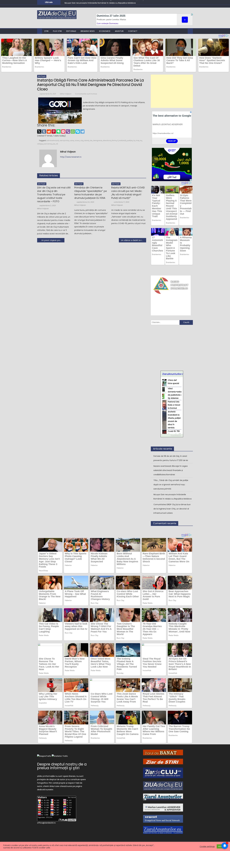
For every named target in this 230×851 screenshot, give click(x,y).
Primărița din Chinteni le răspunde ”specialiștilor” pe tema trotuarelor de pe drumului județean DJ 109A (90, 193)
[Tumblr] (44, 131)
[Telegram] (82, 131)
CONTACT (132, 31)
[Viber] (68, 131)
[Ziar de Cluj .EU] (163, 772)
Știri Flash (42, 76)
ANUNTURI (119, 31)
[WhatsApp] (73, 131)
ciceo (77, 140)
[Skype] (77, 131)
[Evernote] (58, 131)
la (134, 140)
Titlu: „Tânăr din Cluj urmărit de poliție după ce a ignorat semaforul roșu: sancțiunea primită (170, 484)
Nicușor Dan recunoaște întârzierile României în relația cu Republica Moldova (100, 2)
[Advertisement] (172, 91)
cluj (81, 140)
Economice (104, 31)
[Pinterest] (54, 131)
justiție (130, 140)
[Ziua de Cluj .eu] (163, 785)
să (57, 144)
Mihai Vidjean (65, 94)
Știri (46, 31)
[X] (39, 131)
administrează (52, 140)
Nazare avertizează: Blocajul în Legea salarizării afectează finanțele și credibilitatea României (170, 470)
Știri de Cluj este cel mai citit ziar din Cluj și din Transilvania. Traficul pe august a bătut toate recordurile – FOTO (54, 194)
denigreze (97, 140)
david (86, 140)
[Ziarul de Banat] (163, 752)
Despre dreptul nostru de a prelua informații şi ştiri (62, 766)
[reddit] (49, 131)
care (72, 140)
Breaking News (88, 31)
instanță (122, 140)
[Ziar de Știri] (163, 761)
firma (114, 140)
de (91, 140)
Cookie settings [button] (207, 846)
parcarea (48, 144)
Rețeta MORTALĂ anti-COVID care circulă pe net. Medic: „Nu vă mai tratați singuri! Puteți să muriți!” (128, 193)
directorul (107, 140)
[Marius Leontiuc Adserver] (163, 807)
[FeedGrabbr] (172, 435)
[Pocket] (63, 131)
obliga (40, 144)
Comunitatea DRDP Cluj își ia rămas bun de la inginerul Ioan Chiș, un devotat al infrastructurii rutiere (172, 508)
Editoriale (71, 31)
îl (117, 140)
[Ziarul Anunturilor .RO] (163, 796)
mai (137, 140)
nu (141, 140)
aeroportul (64, 140)
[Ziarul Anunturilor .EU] (163, 829)
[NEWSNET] (163, 818)
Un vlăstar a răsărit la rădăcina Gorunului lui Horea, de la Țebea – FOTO (133, 240)
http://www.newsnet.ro (70, 157)
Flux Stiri (57, 31)
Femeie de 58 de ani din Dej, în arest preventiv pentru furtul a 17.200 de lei (170, 458)
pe (54, 144)
